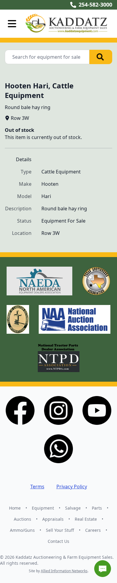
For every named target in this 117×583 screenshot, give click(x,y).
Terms (37, 486)
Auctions (22, 519)
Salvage (73, 508)
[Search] (100, 57)
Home (15, 508)
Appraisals (53, 519)
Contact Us (58, 541)
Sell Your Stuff (60, 530)
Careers (93, 530)
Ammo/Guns (22, 530)
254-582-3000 (95, 4)
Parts (97, 508)
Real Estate (86, 519)
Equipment (43, 508)
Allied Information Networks (64, 570)
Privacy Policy (71, 486)
